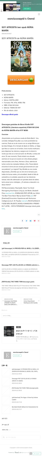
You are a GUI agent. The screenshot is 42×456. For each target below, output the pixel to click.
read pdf (24, 201)
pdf (32, 196)
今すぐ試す (26, 8)
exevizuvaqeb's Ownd (21, 18)
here (3, 209)
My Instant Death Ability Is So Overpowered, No (25, 407)
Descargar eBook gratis (10, 114)
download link (9, 193)
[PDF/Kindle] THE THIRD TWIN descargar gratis (18, 282)
